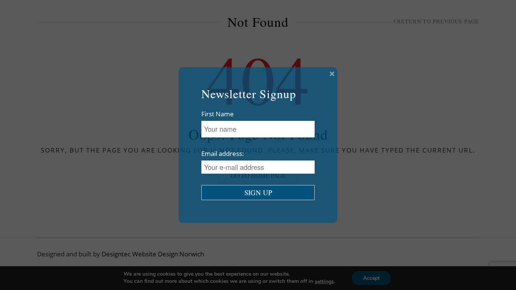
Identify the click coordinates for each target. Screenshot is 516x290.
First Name (217, 114)
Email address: (222, 153)
